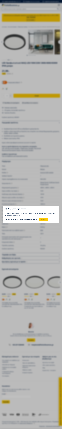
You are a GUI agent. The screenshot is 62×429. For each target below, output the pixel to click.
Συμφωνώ (43, 219)
